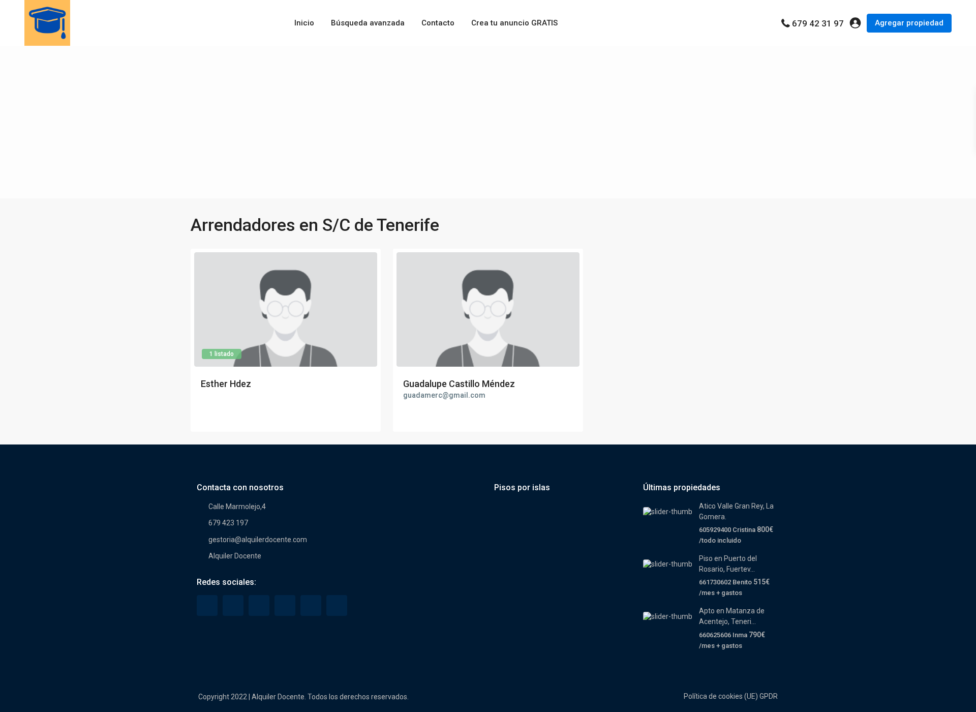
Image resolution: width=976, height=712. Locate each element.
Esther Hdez (226, 383)
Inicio (304, 22)
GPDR (768, 696)
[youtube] (310, 605)
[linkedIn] (259, 605)
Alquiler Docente (234, 556)
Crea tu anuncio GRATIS (514, 22)
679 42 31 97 (818, 23)
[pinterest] (284, 605)
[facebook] (207, 605)
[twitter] (233, 605)
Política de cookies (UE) (721, 696)
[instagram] (336, 605)
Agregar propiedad (909, 22)
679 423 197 (228, 523)
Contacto (437, 22)
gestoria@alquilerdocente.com (257, 540)
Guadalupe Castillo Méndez (459, 383)
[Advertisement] (488, 122)
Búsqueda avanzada (368, 22)
